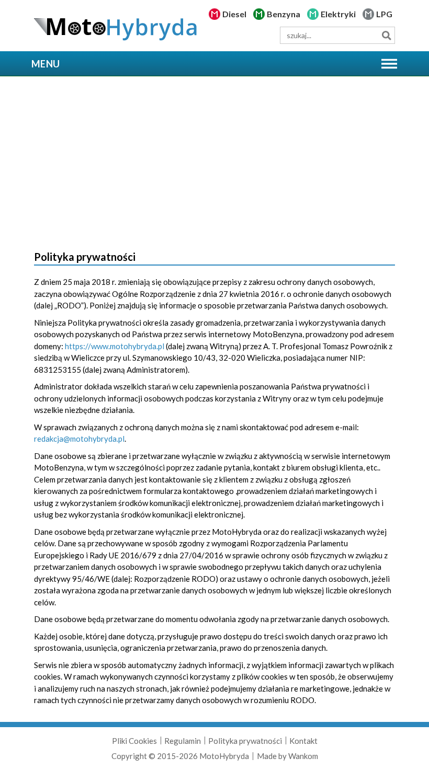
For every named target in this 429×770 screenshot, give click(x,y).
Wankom (303, 756)
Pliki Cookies (134, 740)
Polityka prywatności (245, 740)
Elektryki (338, 14)
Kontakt (303, 740)
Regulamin (182, 740)
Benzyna (283, 14)
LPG (384, 14)
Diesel (234, 14)
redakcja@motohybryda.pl (79, 438)
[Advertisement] (214, 160)
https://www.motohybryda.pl (114, 346)
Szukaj (386, 35)
